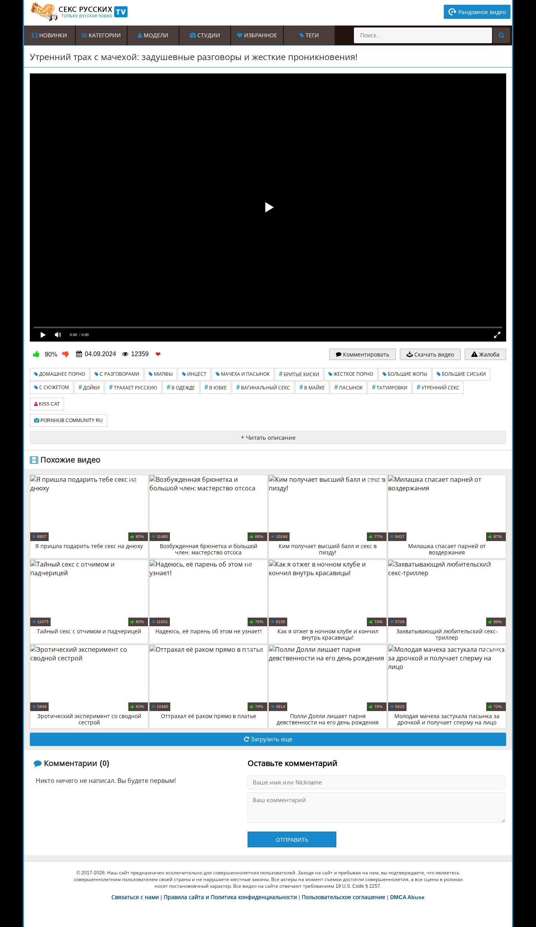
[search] (501, 35)
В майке (312, 387)
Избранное (259, 35)
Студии (208, 35)
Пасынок (348, 387)
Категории (104, 35)
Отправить (292, 840)
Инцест (196, 374)
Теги (311, 35)
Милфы (163, 374)
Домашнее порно (61, 374)
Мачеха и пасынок (245, 374)
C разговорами (118, 374)
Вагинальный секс (263, 387)
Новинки (52, 35)
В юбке (215, 387)
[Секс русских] (78, 12)
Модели (155, 35)
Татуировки (389, 387)
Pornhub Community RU (71, 420)
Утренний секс (438, 387)
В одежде (181, 387)
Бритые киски (299, 374)
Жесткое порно (352, 374)
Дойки (89, 387)
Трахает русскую (133, 387)
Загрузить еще (270, 739)
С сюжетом (53, 387)
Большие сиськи (463, 374)
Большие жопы (407, 374)
